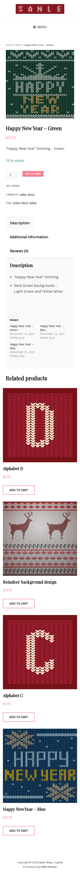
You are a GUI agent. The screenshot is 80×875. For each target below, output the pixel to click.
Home (9, 45)
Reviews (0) (19, 251)
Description (20, 223)
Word (31, 194)
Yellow (33, 202)
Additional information (29, 237)
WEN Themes (49, 867)
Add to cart (33, 173)
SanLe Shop (45, 862)
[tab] (23, 223)
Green (16, 202)
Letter (18, 45)
